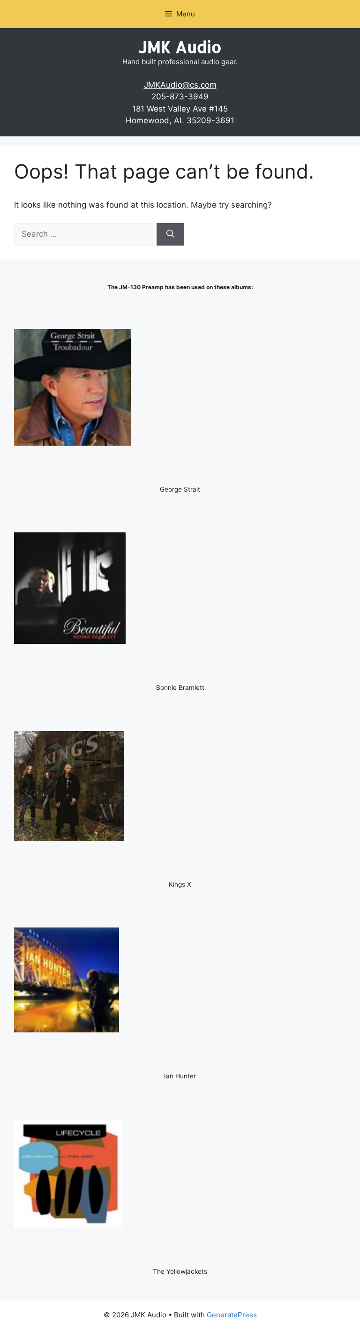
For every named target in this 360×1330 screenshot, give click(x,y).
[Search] (170, 234)
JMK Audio (180, 47)
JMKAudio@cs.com (180, 85)
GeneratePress (232, 1314)
